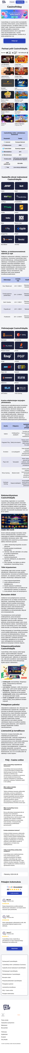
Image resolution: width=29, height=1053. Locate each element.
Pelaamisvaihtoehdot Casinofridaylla (12, 980)
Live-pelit (10, 52)
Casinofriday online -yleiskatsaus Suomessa (14, 964)
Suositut (3, 52)
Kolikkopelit (23, 52)
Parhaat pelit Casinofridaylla (9, 961)
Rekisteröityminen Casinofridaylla (11, 974)
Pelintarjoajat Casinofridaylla (10, 971)
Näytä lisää (14, 948)
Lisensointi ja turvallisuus (9, 987)
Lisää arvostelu (14, 893)
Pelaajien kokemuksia (8, 993)
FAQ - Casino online (7, 990)
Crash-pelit (15, 52)
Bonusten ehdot (6, 977)
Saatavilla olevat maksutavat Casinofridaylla (14, 967)
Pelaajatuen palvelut (7, 984)
